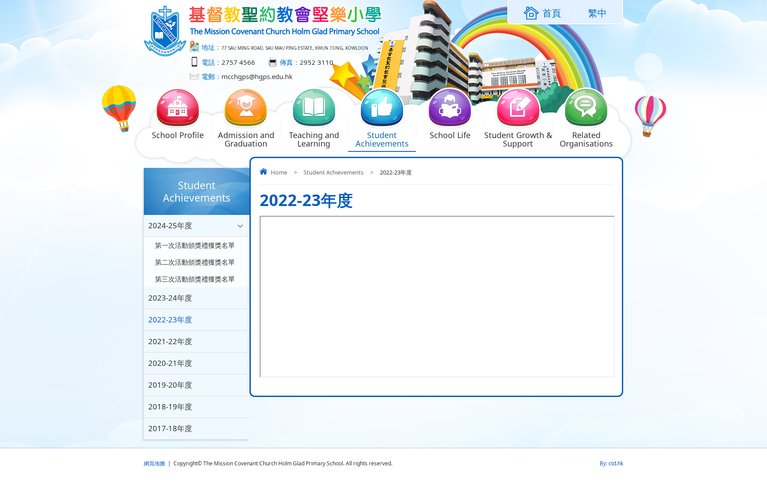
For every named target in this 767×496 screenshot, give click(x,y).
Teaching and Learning (314, 139)
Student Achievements (382, 139)
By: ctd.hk (611, 463)
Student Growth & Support (518, 139)
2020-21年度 (170, 363)
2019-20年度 (170, 385)
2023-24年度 (170, 298)
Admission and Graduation (246, 139)
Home (279, 172)
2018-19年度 (170, 406)
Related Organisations (586, 139)
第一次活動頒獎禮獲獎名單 (195, 245)
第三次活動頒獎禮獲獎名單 (195, 278)
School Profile (178, 135)
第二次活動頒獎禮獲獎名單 (195, 262)
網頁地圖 (154, 463)
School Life (450, 135)
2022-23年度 (170, 319)
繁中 (597, 13)
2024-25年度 (170, 225)
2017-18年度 (170, 428)
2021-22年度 (170, 341)
